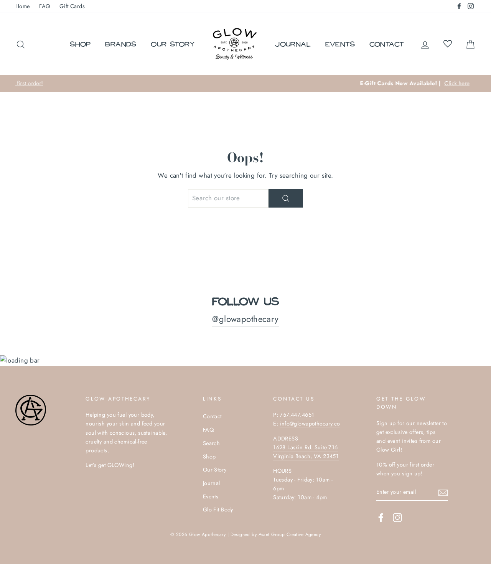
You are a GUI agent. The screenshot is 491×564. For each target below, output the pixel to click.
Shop (80, 44)
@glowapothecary (245, 319)
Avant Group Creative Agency (290, 534)
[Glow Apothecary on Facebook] (381, 517)
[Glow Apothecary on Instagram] (397, 517)
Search (211, 443)
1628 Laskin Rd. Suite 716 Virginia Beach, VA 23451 (306, 452)
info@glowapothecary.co (310, 423)
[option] (253, 83)
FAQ (44, 6)
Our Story (172, 44)
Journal (293, 44)
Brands (121, 44)
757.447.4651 (297, 415)
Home (22, 6)
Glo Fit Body (218, 509)
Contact (386, 44)
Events (340, 44)
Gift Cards (72, 6)
